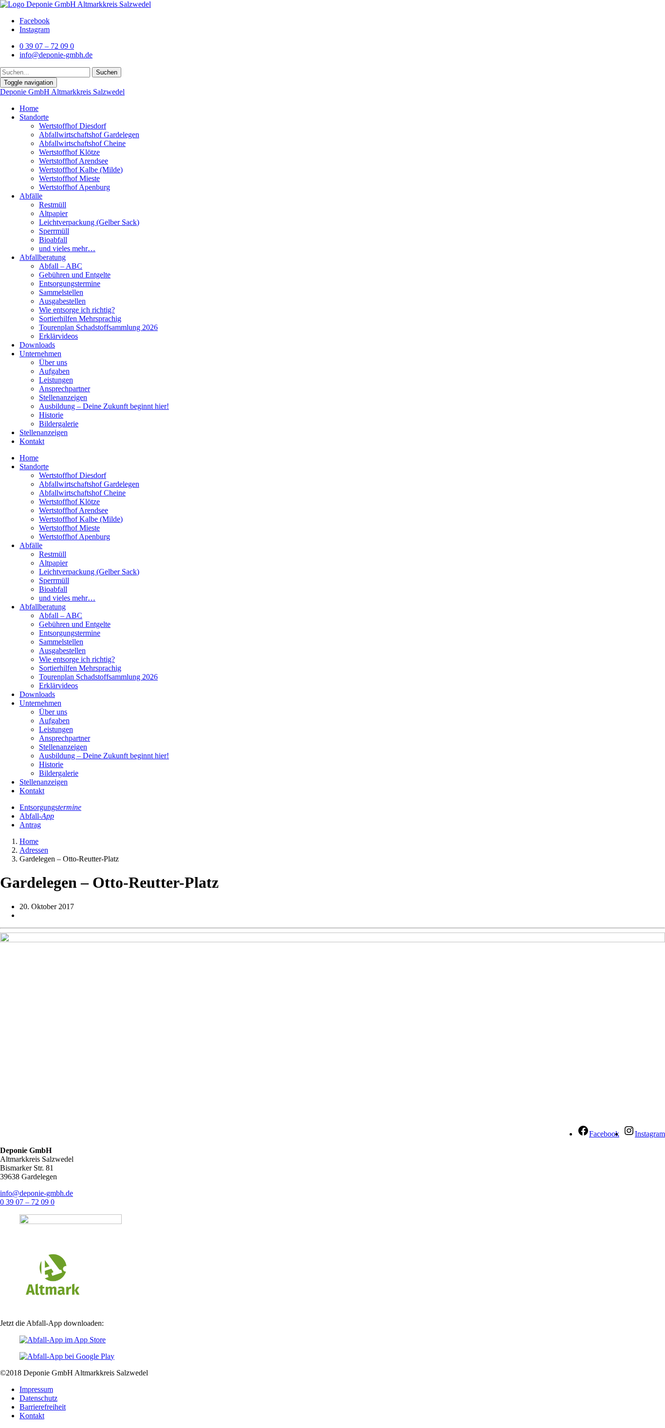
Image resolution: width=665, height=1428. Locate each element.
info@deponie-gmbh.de (36, 1193)
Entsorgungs (50, 807)
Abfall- (36, 816)
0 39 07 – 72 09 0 (27, 1202)
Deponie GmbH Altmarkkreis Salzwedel (62, 92)
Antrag (30, 825)
